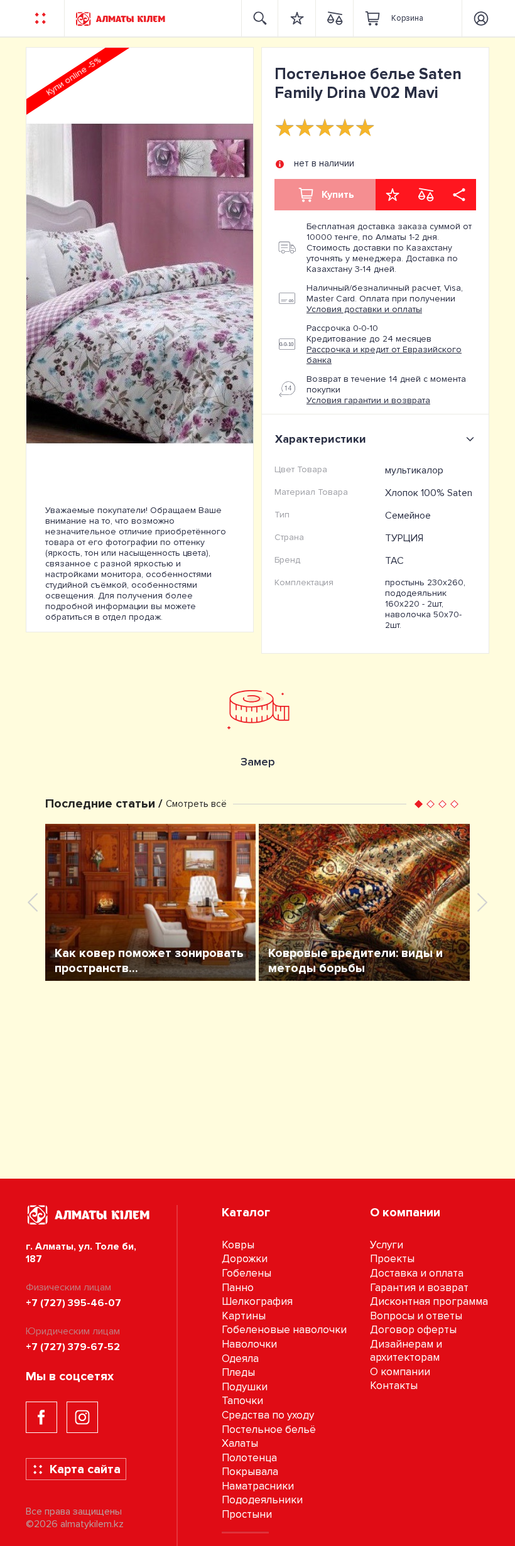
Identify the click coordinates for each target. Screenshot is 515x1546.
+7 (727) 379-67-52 (73, 1347)
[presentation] (32, 902)
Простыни (247, 1514)
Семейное (408, 515)
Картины (244, 1315)
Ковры (238, 1244)
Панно (238, 1287)
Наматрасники (258, 1486)
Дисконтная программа (429, 1301)
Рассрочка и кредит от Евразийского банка (384, 354)
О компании (400, 1371)
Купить (338, 194)
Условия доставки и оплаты (364, 309)
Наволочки (249, 1344)
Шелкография (257, 1301)
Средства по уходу (268, 1415)
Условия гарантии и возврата (368, 400)
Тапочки (242, 1400)
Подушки (245, 1386)
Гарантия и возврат (419, 1287)
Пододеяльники (262, 1499)
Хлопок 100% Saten (428, 493)
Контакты (394, 1385)
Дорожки (245, 1258)
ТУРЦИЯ (404, 538)
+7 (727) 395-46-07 (73, 1303)
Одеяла (240, 1358)
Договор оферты (413, 1329)
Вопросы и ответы (416, 1315)
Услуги (386, 1244)
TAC (394, 560)
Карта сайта (85, 1469)
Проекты (392, 1258)
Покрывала (250, 1471)
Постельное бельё (269, 1429)
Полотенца (249, 1457)
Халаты (240, 1443)
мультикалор (414, 470)
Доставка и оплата (417, 1273)
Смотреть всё (196, 803)
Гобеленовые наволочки (284, 1329)
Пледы (238, 1372)
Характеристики (320, 439)
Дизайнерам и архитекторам (406, 1351)
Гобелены (246, 1273)
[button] (419, 804)
